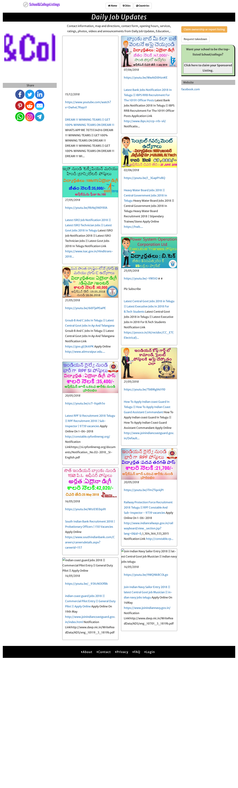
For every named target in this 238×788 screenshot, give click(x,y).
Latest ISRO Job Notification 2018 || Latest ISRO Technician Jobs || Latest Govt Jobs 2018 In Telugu (88, 225)
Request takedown (195, 39)
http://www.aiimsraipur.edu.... (85, 351)
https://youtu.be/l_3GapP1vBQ (144, 178)
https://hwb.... (133, 226)
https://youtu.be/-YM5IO (140, 278)
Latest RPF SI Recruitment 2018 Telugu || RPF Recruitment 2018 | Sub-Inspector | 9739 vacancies (90, 421)
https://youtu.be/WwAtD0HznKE (146, 77)
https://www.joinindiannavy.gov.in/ (147, 608)
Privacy (122, 652)
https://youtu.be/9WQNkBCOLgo (146, 574)
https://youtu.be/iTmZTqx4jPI (144, 490)
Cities (127, 5)
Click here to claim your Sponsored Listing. (208, 67)
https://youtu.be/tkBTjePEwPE (85, 308)
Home (113, 5)
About (87, 652)
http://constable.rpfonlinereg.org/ (87, 436)
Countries (143, 5)
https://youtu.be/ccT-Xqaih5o (85, 403)
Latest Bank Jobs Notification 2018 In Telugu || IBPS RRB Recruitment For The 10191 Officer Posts (148, 95)
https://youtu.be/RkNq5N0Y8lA (86, 207)
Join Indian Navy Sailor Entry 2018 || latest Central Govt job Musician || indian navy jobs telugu (148, 592)
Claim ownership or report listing (204, 29)
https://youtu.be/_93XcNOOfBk (86, 583)
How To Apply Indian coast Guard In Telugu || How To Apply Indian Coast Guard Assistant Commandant (147, 407)
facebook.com (190, 89)
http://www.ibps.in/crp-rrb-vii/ (145, 121)
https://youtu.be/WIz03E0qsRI (85, 509)
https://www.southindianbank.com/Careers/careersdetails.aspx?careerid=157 (90, 542)
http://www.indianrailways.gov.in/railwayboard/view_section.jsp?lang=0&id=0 (148, 528)
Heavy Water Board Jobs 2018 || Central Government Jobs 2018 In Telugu (145, 195)
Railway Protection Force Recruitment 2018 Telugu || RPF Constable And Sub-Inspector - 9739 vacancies (148, 507)
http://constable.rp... (159, 539)
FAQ (137, 652)
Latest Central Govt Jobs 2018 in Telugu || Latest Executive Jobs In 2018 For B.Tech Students (149, 306)
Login (150, 652)
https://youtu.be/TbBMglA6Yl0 (144, 389)
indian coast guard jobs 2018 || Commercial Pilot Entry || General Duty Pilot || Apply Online (90, 601)
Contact (104, 652)
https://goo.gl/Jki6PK (79, 346)
